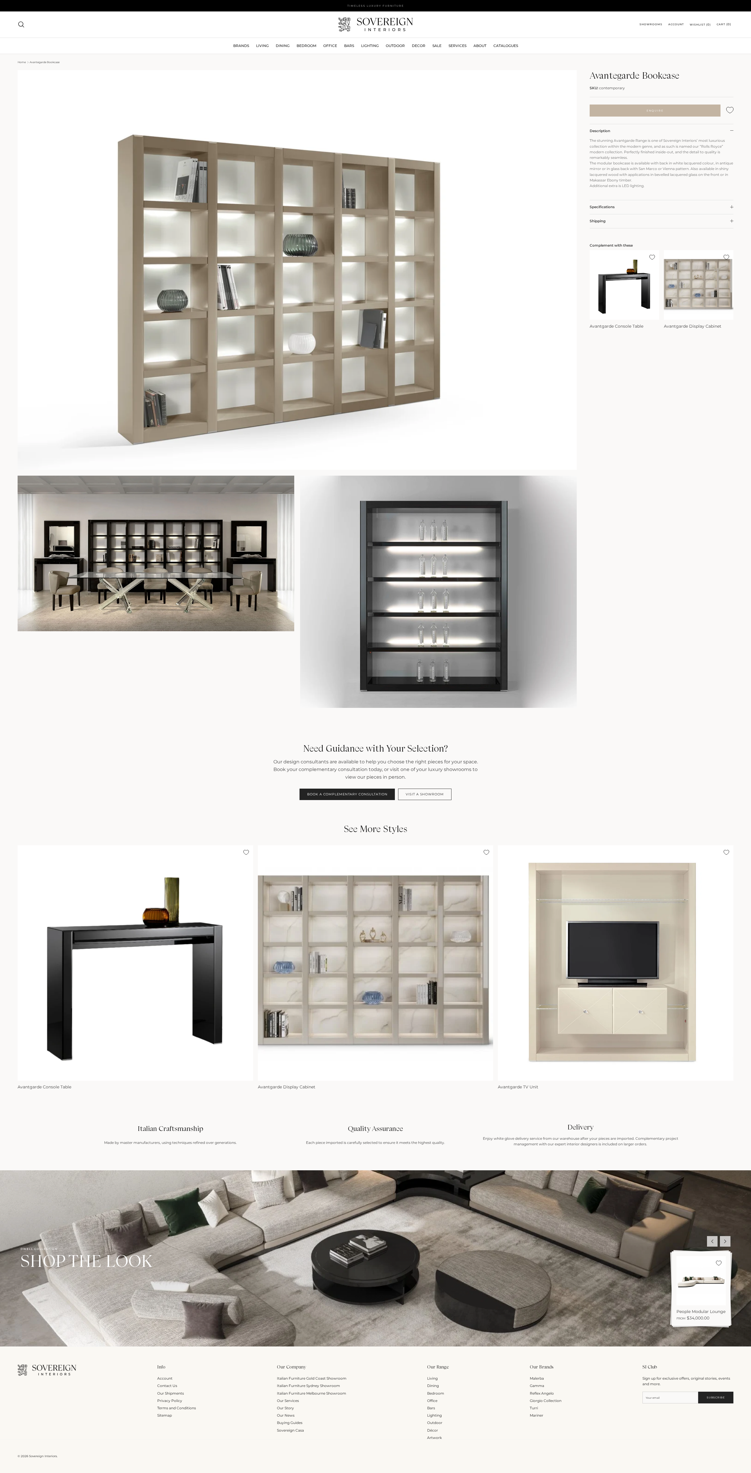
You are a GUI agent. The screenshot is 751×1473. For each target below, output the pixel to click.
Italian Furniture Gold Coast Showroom (311, 1378)
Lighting (370, 45)
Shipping (597, 220)
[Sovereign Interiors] (375, 24)
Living (432, 1378)
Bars (349, 45)
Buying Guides (289, 1422)
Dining (433, 1385)
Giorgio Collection (545, 1400)
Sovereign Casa (290, 1430)
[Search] (21, 24)
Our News (286, 1415)
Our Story (285, 1408)
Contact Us (167, 1385)
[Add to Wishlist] (729, 110)
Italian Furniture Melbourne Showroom (311, 1393)
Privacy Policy (169, 1400)
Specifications (602, 207)
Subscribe (716, 1397)
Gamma (537, 1385)
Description (600, 130)
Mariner (536, 1415)
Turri (534, 1408)
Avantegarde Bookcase (45, 62)
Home (22, 62)
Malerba (537, 1378)
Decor (418, 45)
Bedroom (435, 1393)
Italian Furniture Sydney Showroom (308, 1385)
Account (164, 1378)
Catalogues (505, 45)
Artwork (434, 1437)
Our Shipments (170, 1393)
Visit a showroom (425, 794)
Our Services (288, 1400)
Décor (432, 1430)
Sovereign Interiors (43, 1456)
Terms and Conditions (176, 1408)
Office (432, 1400)
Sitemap (164, 1415)
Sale (437, 45)
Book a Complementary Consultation (347, 794)
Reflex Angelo (542, 1393)
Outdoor (395, 45)
